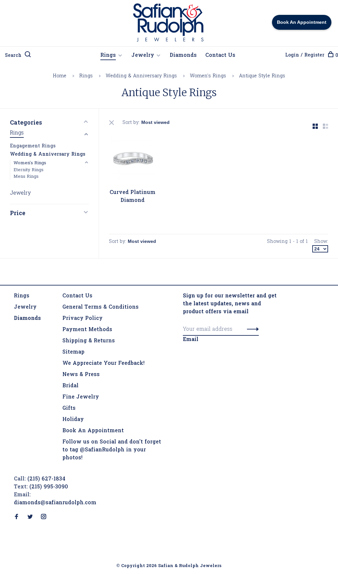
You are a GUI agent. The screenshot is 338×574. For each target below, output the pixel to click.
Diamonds (183, 55)
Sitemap (73, 352)
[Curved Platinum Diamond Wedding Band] (132, 159)
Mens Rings (26, 176)
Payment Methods (87, 330)
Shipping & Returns (88, 341)
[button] (251, 329)
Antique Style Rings (262, 76)
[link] (27, 319)
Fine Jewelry (80, 397)
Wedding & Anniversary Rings (141, 76)
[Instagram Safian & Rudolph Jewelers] (43, 517)
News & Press (81, 375)
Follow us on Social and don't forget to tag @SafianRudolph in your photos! (111, 450)
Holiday (73, 420)
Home (59, 76)
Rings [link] (21, 296)
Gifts (69, 408)
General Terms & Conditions (100, 307)
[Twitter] (30, 517)
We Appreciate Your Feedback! (103, 363)
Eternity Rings (29, 170)
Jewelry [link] (25, 307)
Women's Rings (208, 76)
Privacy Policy (82, 319)
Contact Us (220, 55)
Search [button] (13, 55)
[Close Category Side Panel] (112, 123)
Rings (108, 55)
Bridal (70, 386)
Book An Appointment (93, 431)
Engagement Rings (32, 146)
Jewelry (142, 55)
